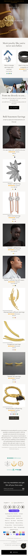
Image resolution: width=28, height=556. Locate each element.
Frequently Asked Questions (14, 516)
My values (13, 520)
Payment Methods (9, 522)
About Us (7, 520)
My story (14, 107)
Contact (21, 513)
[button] (22, 69)
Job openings (21, 527)
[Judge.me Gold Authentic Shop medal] (14, 463)
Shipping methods (10, 518)
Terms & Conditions (18, 525)
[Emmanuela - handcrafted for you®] (14, 7)
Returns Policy (19, 522)
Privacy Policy (8, 525)
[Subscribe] (23, 488)
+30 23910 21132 (8, 545)
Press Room (20, 520)
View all (14, 418)
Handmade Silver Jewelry (11, 513)
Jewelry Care (19, 518)
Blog (15, 527)
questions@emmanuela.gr (17, 545)
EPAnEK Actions (14, 529)
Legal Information (8, 527)
